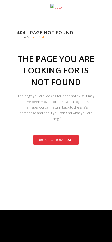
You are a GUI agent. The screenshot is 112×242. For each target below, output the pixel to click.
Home (21, 37)
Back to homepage (56, 139)
